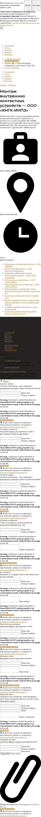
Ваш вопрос (25, 601)
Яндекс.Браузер (32, 23)
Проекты (8, 50)
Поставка (8, 348)
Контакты (8, 55)
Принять (28, 5)
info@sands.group (12, 68)
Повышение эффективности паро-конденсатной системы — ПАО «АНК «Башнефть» (20, 275)
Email (24, 710)
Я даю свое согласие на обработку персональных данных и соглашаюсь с (16, 425)
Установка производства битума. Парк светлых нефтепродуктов (21, 312)
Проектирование (11, 345)
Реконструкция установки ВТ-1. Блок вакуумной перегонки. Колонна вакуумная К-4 (22, 291)
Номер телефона (28, 395)
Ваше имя (26, 393)
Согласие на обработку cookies (13, 371)
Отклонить (36, 5)
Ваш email (26, 751)
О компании (9, 46)
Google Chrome (18, 23)
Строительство (11, 350)
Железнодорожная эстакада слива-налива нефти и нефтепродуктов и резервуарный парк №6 (22, 302)
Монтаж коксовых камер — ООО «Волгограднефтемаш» (18, 270)
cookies (17, 3)
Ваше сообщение (27, 550)
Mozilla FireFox (6, 25)
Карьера (8, 52)
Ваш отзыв (24, 672)
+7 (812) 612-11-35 (12, 59)
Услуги (7, 48)
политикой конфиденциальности (13, 427)
